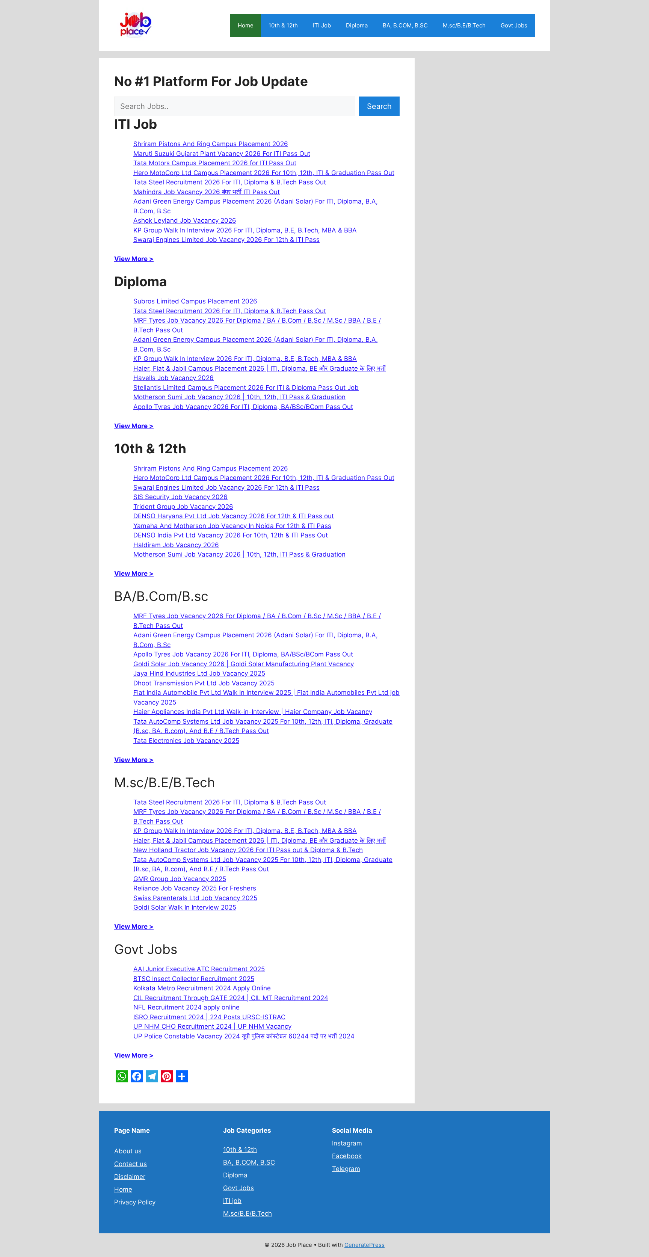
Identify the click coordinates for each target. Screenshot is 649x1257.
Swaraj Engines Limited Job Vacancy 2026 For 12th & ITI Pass (226, 239)
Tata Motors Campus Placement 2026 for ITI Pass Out (214, 163)
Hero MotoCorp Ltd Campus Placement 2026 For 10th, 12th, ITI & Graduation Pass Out (263, 173)
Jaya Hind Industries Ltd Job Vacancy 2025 (199, 673)
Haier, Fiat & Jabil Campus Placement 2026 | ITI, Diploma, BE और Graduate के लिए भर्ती (259, 368)
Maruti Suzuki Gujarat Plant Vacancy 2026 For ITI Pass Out (221, 153)
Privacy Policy (134, 1202)
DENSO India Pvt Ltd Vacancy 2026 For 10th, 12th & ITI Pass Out (230, 535)
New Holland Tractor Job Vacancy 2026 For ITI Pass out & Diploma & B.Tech (248, 850)
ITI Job (322, 25)
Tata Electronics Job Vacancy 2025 (186, 740)
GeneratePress (364, 1244)
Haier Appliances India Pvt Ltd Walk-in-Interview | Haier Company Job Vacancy (252, 711)
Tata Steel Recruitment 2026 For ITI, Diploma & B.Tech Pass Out (229, 182)
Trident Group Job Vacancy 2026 (183, 506)
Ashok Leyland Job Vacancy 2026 (184, 220)
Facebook (347, 1156)
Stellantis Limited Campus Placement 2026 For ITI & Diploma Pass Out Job (246, 387)
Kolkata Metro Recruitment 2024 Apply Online (202, 988)
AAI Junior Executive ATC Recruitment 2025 (199, 969)
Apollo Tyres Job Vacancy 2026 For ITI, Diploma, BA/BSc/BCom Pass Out (243, 406)
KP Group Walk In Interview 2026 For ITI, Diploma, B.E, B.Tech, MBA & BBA (245, 230)
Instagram (347, 1143)
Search (379, 106)
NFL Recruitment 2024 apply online (186, 1007)
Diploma (357, 25)
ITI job (232, 1200)
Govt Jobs (514, 25)
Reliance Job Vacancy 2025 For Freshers (194, 888)
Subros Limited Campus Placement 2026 (195, 301)
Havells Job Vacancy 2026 (173, 378)
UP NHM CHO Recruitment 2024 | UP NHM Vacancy (212, 1026)
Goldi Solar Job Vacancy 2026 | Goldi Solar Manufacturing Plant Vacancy (243, 664)
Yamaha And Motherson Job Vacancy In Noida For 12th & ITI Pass (232, 526)
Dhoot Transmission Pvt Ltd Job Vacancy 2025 (204, 683)
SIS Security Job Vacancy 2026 (180, 497)
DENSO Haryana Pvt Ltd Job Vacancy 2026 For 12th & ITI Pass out (233, 516)
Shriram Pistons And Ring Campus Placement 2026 (210, 144)
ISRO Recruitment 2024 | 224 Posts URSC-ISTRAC (209, 1017)
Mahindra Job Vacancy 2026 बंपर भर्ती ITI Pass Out (206, 192)
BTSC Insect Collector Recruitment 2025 (193, 978)
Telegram (346, 1168)
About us (128, 1151)
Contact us (130, 1164)
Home (246, 25)
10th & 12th (283, 25)
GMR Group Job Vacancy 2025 (179, 879)
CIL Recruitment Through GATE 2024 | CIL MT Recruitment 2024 (230, 998)
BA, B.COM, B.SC (405, 25)
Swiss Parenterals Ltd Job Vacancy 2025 (195, 898)
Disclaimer (129, 1176)
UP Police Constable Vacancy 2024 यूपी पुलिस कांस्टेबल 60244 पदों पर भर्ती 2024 (244, 1036)
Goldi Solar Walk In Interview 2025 (184, 907)
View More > (134, 259)
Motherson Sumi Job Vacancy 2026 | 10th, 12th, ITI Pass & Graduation (239, 397)
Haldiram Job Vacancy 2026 (176, 545)
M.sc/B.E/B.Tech (464, 25)
